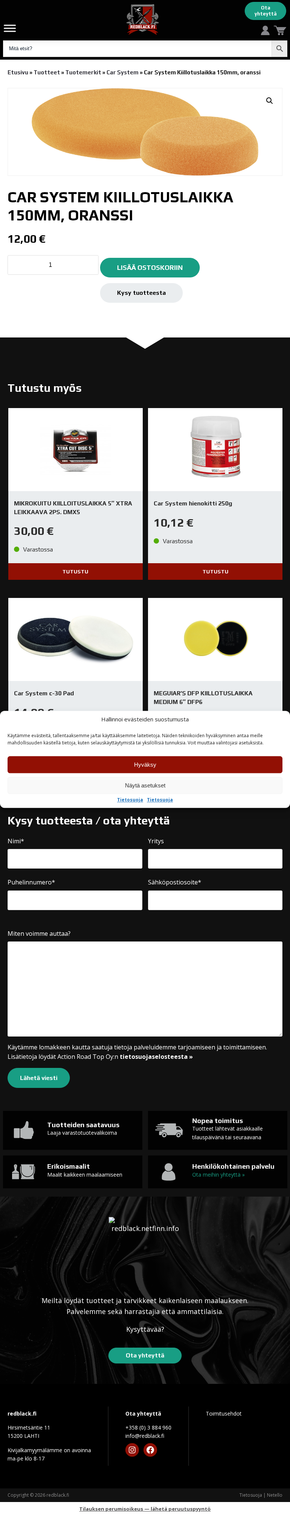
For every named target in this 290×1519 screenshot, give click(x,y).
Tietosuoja (130, 800)
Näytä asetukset (145, 785)
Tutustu (75, 571)
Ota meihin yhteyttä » (218, 1174)
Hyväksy (145, 764)
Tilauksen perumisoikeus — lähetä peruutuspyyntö (145, 1508)
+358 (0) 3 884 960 (148, 1427)
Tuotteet (47, 72)
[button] (269, 101)
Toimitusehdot (224, 1413)
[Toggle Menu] (10, 28)
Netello (274, 1495)
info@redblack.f (144, 1435)
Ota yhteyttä (266, 11)
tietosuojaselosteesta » (156, 1056)
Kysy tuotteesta (141, 292)
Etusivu (18, 72)
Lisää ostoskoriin (150, 267)
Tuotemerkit (83, 72)
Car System (122, 72)
